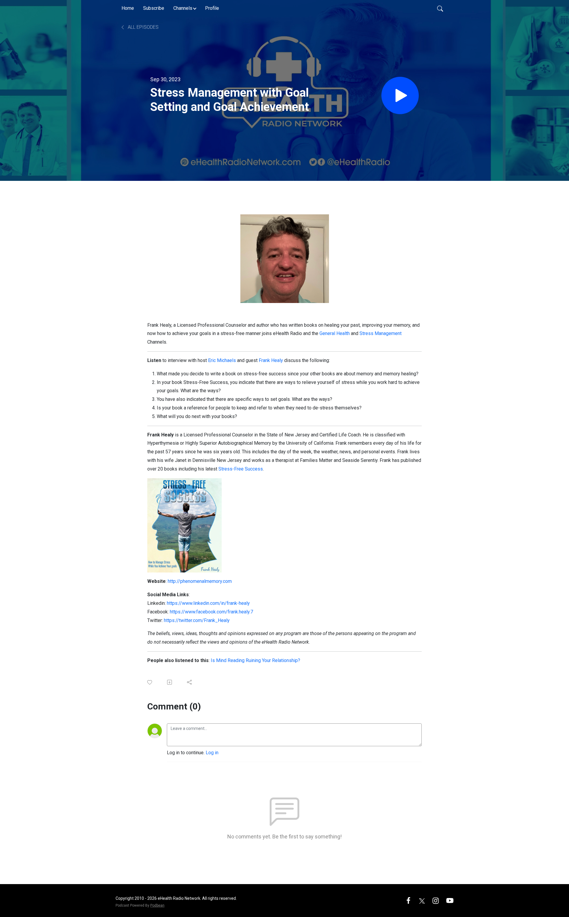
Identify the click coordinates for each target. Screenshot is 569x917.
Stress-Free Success (240, 469)
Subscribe (153, 8)
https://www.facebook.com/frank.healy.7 (211, 612)
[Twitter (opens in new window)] (422, 900)
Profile (212, 8)
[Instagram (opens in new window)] (435, 900)
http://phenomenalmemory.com (200, 581)
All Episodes (143, 27)
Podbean (157, 905)
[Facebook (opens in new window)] (408, 900)
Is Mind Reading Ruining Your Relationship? (255, 660)
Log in (212, 752)
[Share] (189, 682)
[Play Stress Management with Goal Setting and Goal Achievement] (400, 95)
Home (128, 8)
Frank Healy (271, 360)
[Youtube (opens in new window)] (449, 900)
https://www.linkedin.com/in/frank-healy (208, 603)
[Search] (440, 8)
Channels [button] (182, 8)
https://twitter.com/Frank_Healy (197, 620)
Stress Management (380, 333)
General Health (334, 333)
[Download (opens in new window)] (170, 682)
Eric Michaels (222, 360)
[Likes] (150, 682)
